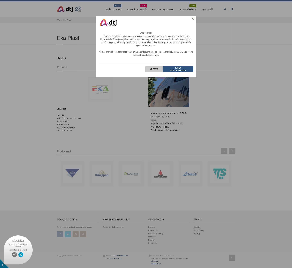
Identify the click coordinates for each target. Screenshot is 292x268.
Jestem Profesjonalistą (178, 69)
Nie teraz (154, 69)
